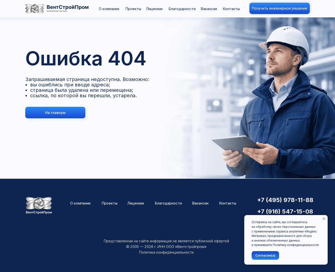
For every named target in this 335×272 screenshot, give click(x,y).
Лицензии (154, 8)
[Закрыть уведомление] (324, 218)
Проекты (133, 8)
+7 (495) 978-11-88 (285, 200)
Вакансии (209, 8)
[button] (279, 8)
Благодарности (182, 8)
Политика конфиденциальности (166, 252)
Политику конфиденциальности (296, 245)
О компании (109, 8)
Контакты (231, 8)
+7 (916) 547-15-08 (285, 211)
